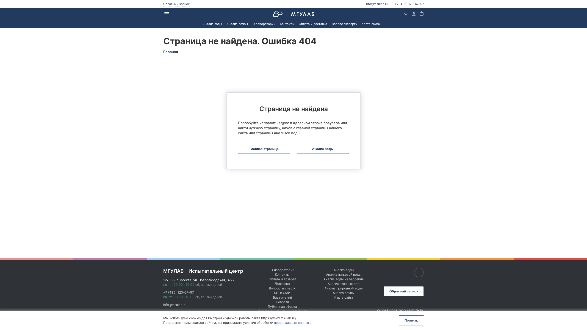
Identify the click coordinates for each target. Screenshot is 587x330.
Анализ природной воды (343, 288)
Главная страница (264, 149)
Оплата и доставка (313, 24)
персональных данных (292, 322)
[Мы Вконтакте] (419, 272)
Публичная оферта (282, 306)
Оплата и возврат (282, 279)
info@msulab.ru (376, 4)
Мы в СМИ (282, 293)
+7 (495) (409, 4)
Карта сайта (371, 24)
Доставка (282, 284)
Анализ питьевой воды (343, 274)
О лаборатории (263, 24)
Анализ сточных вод (344, 284)
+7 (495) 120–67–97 (178, 292)
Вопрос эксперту (344, 24)
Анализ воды (212, 24)
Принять (411, 320)
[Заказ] (421, 14)
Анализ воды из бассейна (344, 279)
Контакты (287, 24)
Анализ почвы (237, 24)
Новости (282, 302)
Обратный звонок (176, 4)
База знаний (282, 297)
